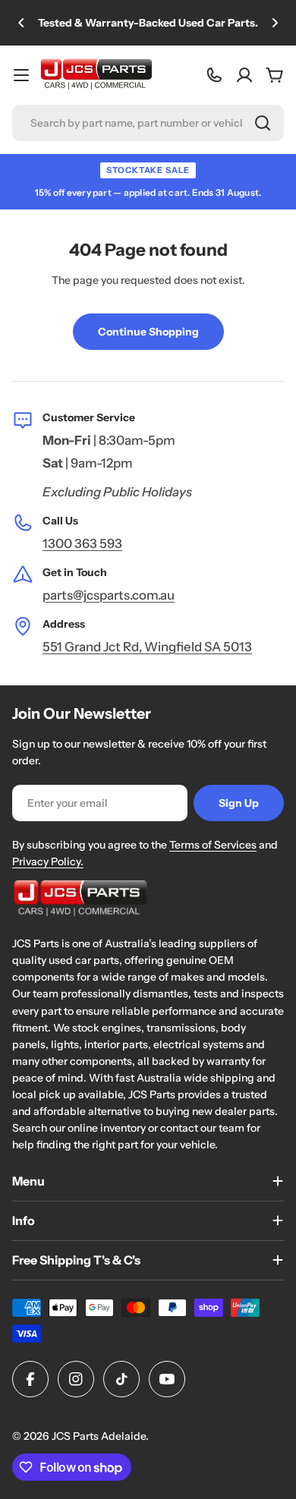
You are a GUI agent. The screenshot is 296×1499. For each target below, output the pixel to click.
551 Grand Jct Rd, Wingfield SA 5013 (147, 646)
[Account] (244, 75)
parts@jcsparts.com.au (109, 595)
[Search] (262, 123)
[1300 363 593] (214, 75)
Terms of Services (213, 845)
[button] (21, 23)
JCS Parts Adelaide (99, 1436)
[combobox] (148, 123)
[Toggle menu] (21, 75)
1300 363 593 (82, 543)
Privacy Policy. (47, 861)
